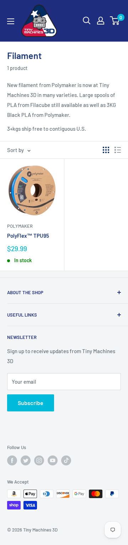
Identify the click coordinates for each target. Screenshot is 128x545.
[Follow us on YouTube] (53, 460)
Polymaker (20, 226)
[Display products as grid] (106, 150)
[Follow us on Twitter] (26, 460)
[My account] (100, 21)
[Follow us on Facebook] (12, 460)
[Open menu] (10, 21)
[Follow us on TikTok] (66, 460)
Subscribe (30, 402)
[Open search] (87, 21)
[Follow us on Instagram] (39, 460)
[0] (115, 20)
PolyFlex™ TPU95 (28, 235)
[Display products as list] (117, 150)
